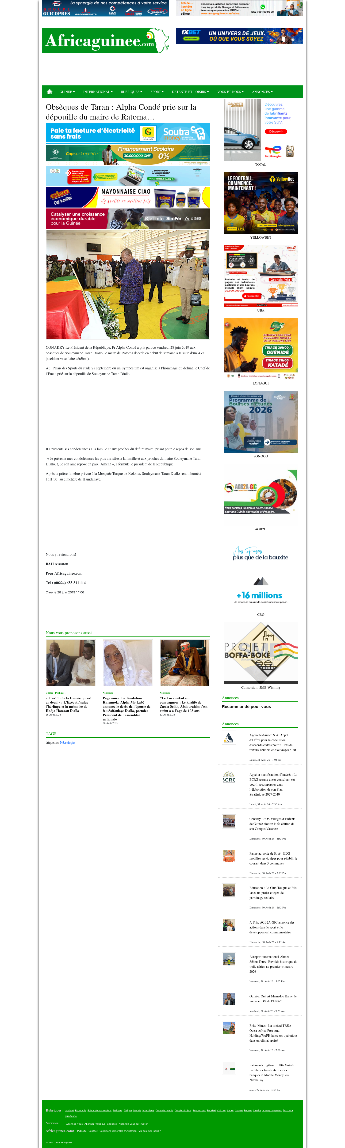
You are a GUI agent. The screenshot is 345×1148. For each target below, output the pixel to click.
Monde (137, 1110)
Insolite (257, 1110)
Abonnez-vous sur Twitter (133, 1123)
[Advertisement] (172, 71)
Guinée (66, 91)
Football (211, 1110)
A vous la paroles (272, 1110)
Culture (221, 1110)
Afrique (128, 1110)
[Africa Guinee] (105, 40)
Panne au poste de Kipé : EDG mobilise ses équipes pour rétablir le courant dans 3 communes (273, 858)
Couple (239, 1110)
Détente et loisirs (189, 91)
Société (69, 1110)
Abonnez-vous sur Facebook (100, 1123)
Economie (80, 1110)
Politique (117, 1110)
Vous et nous (229, 91)
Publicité (82, 1130)
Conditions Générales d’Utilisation (118, 1130)
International (96, 91)
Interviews (148, 1110)
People (248, 1110)
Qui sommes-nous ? (149, 1130)
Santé (230, 1110)
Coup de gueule (164, 1110)
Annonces (261, 91)
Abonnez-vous (74, 1123)
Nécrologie (67, 742)
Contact (93, 1130)
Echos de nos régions (99, 1110)
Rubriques (130, 91)
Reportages (199, 1110)
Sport (156, 91)
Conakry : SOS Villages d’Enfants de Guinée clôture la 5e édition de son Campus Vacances (272, 823)
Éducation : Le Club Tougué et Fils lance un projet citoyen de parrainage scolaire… (272, 892)
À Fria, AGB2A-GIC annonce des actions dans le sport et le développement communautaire (271, 927)
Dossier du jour (183, 1110)
